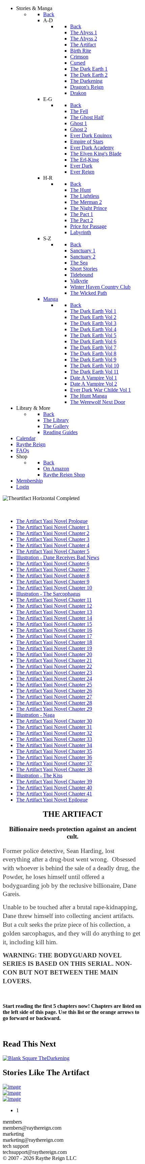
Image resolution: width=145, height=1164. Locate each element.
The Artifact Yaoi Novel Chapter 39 (54, 781)
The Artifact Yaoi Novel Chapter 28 (54, 703)
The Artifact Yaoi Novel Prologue (52, 521)
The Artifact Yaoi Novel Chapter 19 (54, 648)
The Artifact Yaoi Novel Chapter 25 (54, 684)
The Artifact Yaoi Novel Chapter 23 (54, 672)
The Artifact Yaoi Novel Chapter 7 (52, 569)
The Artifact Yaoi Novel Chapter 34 (54, 745)
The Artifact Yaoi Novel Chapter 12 (54, 606)
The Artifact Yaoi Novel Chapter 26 (54, 691)
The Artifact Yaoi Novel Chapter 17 (54, 636)
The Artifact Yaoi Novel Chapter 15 (54, 624)
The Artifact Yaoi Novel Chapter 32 (54, 733)
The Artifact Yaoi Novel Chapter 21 (54, 660)
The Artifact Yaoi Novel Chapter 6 (52, 563)
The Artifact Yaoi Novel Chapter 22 (54, 666)
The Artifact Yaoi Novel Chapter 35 (54, 751)
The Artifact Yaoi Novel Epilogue (52, 800)
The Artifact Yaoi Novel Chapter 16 (54, 630)
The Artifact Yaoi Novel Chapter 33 (54, 739)
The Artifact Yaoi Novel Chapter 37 (54, 763)
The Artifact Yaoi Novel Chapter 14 (54, 618)
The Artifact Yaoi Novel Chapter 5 (52, 551)
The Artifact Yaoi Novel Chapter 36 (54, 757)
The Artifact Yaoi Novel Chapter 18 (54, 642)
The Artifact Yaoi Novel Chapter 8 (52, 575)
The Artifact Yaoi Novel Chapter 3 (52, 539)
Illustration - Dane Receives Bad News (57, 557)
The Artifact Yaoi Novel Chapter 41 (54, 794)
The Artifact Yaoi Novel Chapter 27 (54, 697)
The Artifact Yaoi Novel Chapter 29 (54, 709)
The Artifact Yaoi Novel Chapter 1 (52, 527)
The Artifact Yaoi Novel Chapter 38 (54, 769)
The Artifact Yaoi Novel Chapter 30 (54, 721)
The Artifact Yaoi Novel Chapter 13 (54, 612)
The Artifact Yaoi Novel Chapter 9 (52, 582)
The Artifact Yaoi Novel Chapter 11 (54, 600)
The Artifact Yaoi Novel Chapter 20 (54, 654)
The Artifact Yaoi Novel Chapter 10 (54, 588)
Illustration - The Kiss (39, 775)
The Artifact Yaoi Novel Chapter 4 (52, 545)
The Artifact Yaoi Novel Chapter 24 (54, 678)
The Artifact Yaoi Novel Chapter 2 (52, 533)
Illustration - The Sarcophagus (48, 594)
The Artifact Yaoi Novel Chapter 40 (54, 787)
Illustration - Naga (35, 715)
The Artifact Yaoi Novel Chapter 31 (54, 727)
